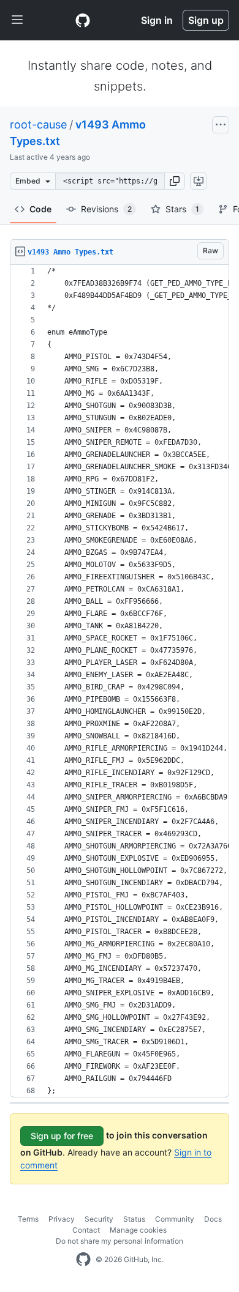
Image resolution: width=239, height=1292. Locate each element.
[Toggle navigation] (17, 20)
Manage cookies (138, 1229)
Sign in (157, 20)
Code (40, 209)
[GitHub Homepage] (83, 1260)
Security (99, 1218)
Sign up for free (62, 1135)
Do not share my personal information (119, 1241)
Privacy (61, 1218)
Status (134, 1218)
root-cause (38, 124)
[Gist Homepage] (82, 20)
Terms (28, 1218)
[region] (119, 681)
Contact (86, 1229)
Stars (182, 209)
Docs (213, 1218)
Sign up (206, 20)
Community (174, 1218)
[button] (174, 181)
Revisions (106, 209)
